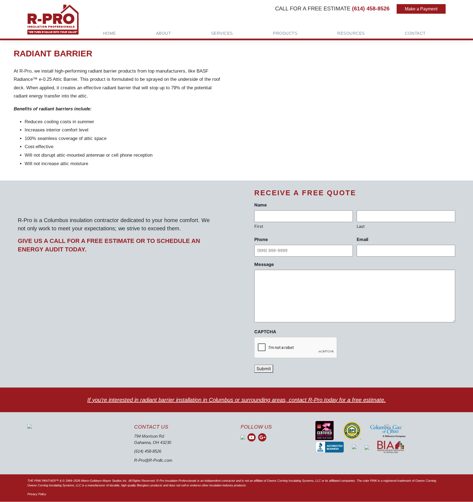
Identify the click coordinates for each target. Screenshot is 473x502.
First (258, 226)
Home (109, 33)
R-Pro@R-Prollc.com (153, 460)
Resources (351, 33)
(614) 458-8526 (371, 8)
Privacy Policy (36, 494)
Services (222, 33)
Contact (415, 33)
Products (285, 33)
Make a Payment (421, 9)
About (163, 33)
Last (361, 226)
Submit (263, 368)
